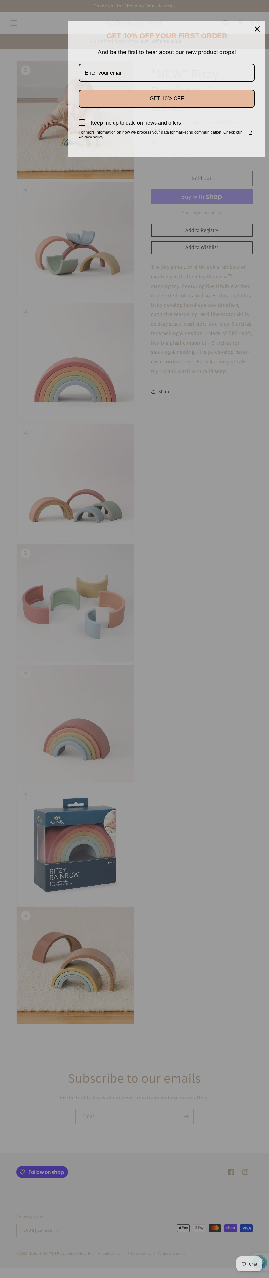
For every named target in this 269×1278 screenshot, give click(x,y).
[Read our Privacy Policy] (251, 133)
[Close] (257, 29)
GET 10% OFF (167, 98)
